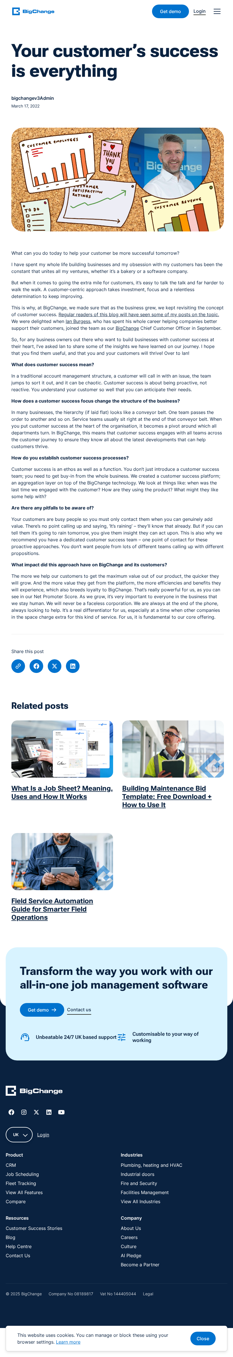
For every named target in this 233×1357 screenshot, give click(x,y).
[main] (36, 11)
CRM (11, 1165)
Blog (10, 1237)
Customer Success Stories (34, 1228)
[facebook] (36, 666)
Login (43, 1135)
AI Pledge (131, 1255)
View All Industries (140, 1201)
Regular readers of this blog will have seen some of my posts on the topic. (139, 314)
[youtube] (61, 1112)
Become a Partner (140, 1264)
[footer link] (34, 1092)
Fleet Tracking (21, 1183)
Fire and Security (139, 1183)
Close (203, 1338)
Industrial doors (137, 1174)
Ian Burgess (78, 321)
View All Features (24, 1192)
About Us (131, 1228)
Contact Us (18, 1255)
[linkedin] (73, 666)
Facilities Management (145, 1192)
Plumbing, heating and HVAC (151, 1165)
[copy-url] (18, 666)
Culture (128, 1246)
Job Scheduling (22, 1174)
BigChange (127, 328)
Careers (129, 1237)
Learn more (68, 1342)
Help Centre (19, 1246)
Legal (148, 1293)
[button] (216, 11)
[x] (54, 666)
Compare (16, 1201)
